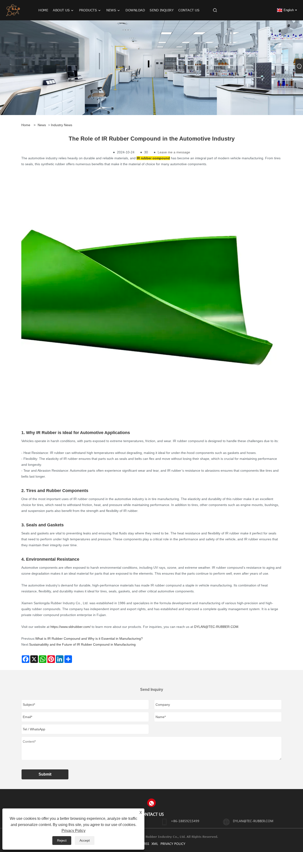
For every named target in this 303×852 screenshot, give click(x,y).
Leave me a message (174, 152)
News (42, 125)
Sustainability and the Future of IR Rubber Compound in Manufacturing (82, 644)
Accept (85, 840)
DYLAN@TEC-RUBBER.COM (216, 627)
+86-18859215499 (185, 821)
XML (155, 843)
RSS (146, 843)
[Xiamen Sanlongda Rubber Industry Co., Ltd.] (13, 10)
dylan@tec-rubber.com (253, 821)
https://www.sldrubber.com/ (70, 627)
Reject (62, 840)
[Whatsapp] (151, 803)
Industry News (61, 125)
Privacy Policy (172, 843)
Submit (45, 774)
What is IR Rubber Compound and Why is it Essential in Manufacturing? (89, 638)
